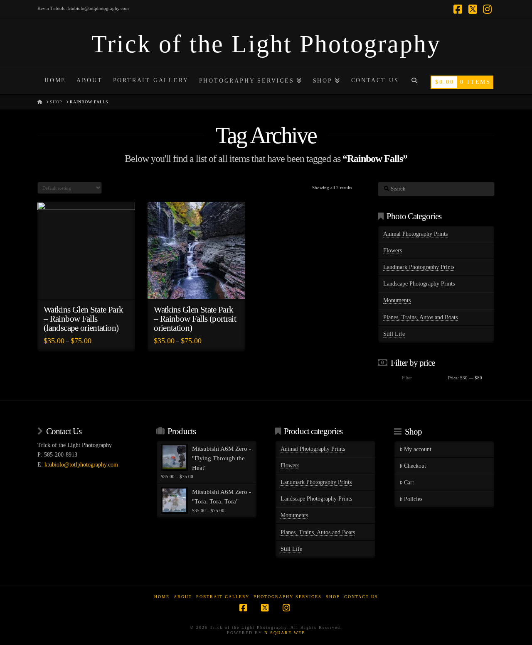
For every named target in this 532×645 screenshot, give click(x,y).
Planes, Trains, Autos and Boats (420, 317)
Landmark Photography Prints (418, 267)
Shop (333, 596)
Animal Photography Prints (415, 234)
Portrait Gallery (222, 596)
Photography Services (288, 596)
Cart (409, 482)
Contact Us (361, 596)
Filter (407, 377)
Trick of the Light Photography (266, 44)
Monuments (397, 300)
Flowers (392, 250)
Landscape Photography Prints (419, 284)
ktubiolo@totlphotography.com (98, 8)
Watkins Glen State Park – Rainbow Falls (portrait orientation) (195, 318)
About (183, 596)
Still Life (394, 334)
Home (162, 596)
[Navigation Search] (414, 81)
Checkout (415, 466)
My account (417, 449)
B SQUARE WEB (284, 632)
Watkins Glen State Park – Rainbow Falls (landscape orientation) (83, 318)
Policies (413, 499)
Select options (88, 285)
